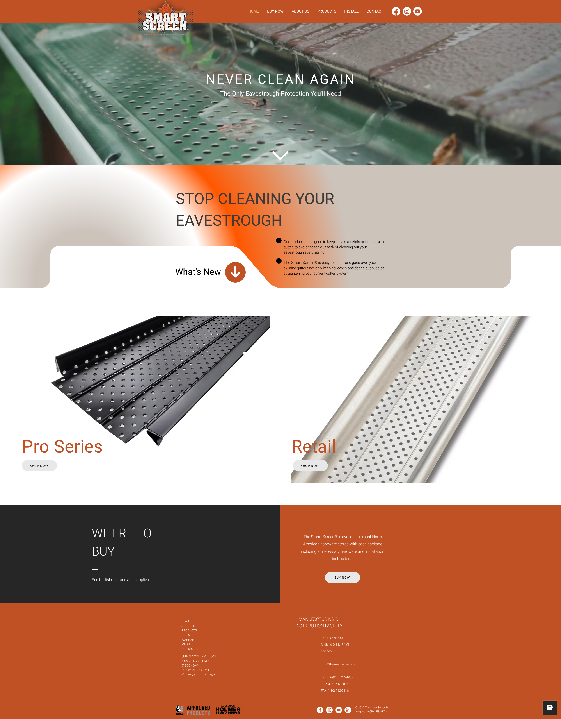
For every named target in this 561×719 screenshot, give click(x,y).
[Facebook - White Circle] (320, 710)
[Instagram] (407, 11)
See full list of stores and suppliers (121, 580)
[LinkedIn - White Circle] (347, 710)
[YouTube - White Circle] (338, 710)
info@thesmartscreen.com (339, 664)
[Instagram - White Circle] (329, 710)
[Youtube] (417, 11)
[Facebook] (396, 11)
